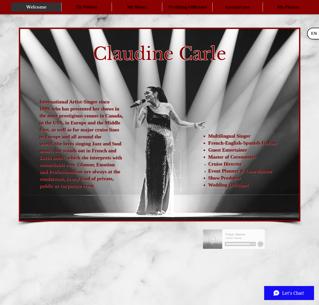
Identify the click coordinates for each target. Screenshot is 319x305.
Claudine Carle (159, 54)
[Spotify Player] (234, 239)
